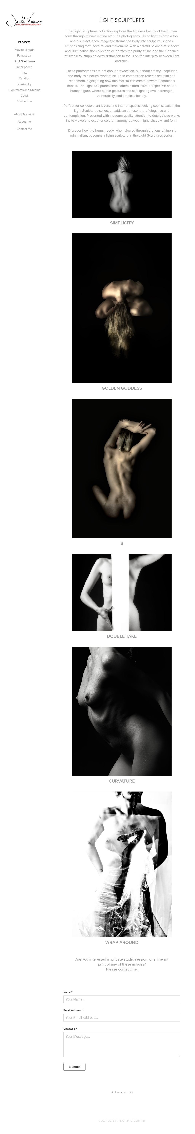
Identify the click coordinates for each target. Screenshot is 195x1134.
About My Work (24, 114)
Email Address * (73, 1010)
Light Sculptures (24, 61)
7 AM (24, 95)
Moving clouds (24, 50)
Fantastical (24, 55)
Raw (24, 72)
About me (24, 121)
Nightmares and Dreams (24, 90)
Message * (70, 1028)
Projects (24, 42)
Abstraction (24, 101)
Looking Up (24, 84)
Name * (67, 992)
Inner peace (24, 67)
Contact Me (24, 129)
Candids (24, 78)
